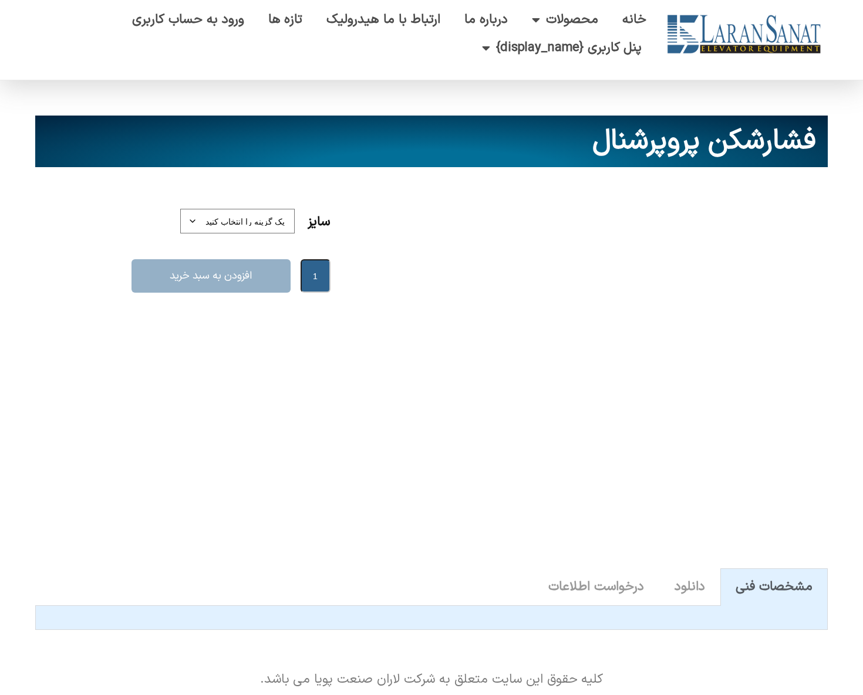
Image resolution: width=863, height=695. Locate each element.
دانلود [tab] (690, 586)
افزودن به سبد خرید (211, 276)
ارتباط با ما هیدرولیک (383, 19)
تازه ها (285, 19)
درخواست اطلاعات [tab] (596, 586)
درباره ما (486, 19)
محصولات (572, 19)
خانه (634, 19)
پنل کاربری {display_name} (569, 47)
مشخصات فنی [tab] (774, 586)
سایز (319, 222)
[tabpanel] (431, 618)
